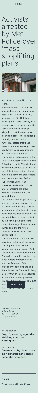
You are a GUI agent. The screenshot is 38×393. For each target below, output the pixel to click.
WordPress (25, 384)
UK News (18, 314)
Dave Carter (9, 311)
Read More (16, 284)
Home (19, 4)
